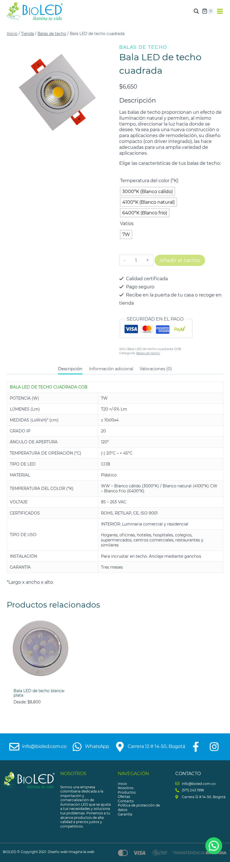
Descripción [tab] (70, 368)
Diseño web (58, 852)
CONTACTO (188, 773)
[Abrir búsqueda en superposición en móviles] (196, 11)
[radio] (147, 191)
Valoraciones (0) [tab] (156, 368)
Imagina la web (81, 852)
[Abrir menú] (220, 11)
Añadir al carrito (180, 260)
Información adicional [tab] (111, 368)
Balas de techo (143, 47)
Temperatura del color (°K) (149, 180)
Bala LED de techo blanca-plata (39, 693)
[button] (213, 845)
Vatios (127, 223)
